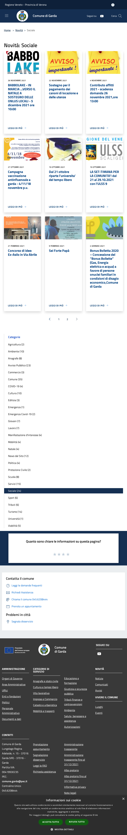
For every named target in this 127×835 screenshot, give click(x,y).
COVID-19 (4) (15, 386)
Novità (19, 30)
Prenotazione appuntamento (41, 746)
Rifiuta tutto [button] (77, 821)
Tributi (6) (13, 505)
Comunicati (101, 684)
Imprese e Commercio (45, 699)
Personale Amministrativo (11, 710)
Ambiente (69, 710)
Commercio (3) (16, 372)
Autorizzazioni (72, 727)
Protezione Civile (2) (19, 470)
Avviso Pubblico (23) (19, 365)
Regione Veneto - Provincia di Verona (25, 5)
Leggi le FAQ (40, 766)
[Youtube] (100, 16)
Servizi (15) (14, 484)
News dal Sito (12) (18, 456)
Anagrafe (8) (15, 358)
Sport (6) (13, 498)
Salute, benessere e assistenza (75, 718)
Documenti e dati (11, 719)
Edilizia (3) (14, 400)
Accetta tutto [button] (50, 822)
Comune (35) (15, 379)
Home (7, 30)
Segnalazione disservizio (40, 757)
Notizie (99, 678)
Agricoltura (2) (16, 344)
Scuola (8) (13, 477)
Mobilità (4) (14, 442)
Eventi (99, 713)
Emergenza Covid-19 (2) (21, 414)
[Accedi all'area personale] (112, 4)
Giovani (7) (14, 421)
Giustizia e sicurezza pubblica (75, 691)
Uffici (5, 690)
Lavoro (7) (13, 428)
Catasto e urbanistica (45, 705)
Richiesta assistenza (44, 772)
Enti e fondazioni (11, 696)
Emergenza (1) (16, 407)
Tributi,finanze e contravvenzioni (73, 702)
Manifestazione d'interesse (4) (25, 435)
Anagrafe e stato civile (45, 681)
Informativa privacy (75, 787)
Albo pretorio (71, 770)
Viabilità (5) (14, 526)
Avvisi (98, 690)
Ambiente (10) (16, 351)
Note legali (70, 793)
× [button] (123, 799)
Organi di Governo (12, 678)
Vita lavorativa (41, 693)
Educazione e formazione (71, 680)
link (96, 815)
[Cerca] (120, 16)
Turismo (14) (15, 512)
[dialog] (63, 815)
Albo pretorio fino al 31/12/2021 (75, 778)
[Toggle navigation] (7, 16)
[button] (63, 829)
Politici (6, 702)
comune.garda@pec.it (14, 781)
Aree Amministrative (13, 684)
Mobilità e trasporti (44, 711)
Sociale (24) (14, 491)
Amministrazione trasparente (73, 746)
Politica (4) (14, 463)
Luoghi (99, 707)
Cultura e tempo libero (45, 687)
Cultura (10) (14, 393)
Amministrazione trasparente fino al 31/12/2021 (74, 759)
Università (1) (15, 519)
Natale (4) (13, 449)
